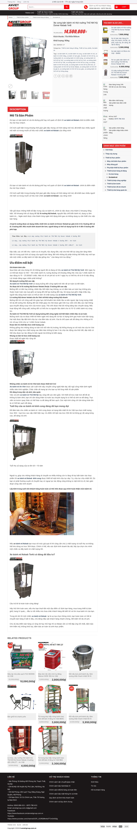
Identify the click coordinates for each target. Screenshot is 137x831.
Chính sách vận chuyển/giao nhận (62, 782)
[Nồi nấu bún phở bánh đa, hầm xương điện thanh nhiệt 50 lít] (83, 656)
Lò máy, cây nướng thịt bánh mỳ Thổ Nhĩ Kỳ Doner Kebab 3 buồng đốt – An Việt (44, 240)
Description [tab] (18, 109)
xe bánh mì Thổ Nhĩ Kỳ (29, 395)
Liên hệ (26, 2)
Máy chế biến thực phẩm (116, 161)
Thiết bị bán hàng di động (41, 17)
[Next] (47, 54)
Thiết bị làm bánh (113, 184)
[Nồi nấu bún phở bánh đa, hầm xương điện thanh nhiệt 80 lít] (83, 699)
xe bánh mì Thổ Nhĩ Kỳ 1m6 (72, 270)
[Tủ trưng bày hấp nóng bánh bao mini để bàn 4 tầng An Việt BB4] (52, 740)
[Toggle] (130, 154)
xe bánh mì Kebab (71, 120)
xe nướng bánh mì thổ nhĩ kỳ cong (77, 62)
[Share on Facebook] (55, 76)
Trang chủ (11, 2)
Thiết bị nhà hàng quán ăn (117, 190)
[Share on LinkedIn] (71, 76)
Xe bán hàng (113, 174)
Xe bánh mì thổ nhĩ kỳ (88, 56)
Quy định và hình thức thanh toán (61, 798)
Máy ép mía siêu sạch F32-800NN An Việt (20, 675)
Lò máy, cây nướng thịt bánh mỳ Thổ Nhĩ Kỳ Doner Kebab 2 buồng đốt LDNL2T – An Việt (20, 760)
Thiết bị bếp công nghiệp (116, 180)
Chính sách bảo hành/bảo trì (59, 786)
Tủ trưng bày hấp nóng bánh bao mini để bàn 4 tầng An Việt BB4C (51, 717)
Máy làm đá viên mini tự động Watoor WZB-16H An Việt (49, 675)
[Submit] (66, 7)
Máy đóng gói (112, 164)
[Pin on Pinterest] (67, 76)
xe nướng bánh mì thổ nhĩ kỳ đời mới (81, 65)
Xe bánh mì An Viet (18, 387)
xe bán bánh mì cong (75, 53)
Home (10, 17)
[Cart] (117, 7)
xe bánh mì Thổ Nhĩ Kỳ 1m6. (70, 295)
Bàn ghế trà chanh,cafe (16, 717)
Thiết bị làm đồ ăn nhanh (116, 187)
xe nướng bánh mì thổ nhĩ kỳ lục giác (72, 69)
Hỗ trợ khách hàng (98, 790)
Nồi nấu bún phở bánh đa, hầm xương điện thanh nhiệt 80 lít (81, 717)
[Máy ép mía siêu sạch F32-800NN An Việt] (21, 656)
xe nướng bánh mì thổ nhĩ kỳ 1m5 (75, 60)
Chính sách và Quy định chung (60, 802)
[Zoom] (10, 86)
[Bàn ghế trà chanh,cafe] (21, 699)
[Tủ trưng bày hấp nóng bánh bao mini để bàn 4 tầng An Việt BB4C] (52, 699)
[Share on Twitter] (59, 76)
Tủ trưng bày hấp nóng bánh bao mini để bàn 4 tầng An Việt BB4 (51, 759)
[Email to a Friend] (63, 76)
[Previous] (11, 54)
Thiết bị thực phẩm (23, 17)
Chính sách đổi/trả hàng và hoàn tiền (63, 790)
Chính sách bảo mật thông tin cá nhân (63, 794)
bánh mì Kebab (22, 543)
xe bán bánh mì (62, 53)
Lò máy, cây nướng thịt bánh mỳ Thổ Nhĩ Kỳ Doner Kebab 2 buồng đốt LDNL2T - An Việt (47, 245)
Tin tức (93, 786)
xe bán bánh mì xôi (89, 53)
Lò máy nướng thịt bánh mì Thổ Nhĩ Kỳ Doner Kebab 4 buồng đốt (54, 236)
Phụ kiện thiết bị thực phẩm (117, 168)
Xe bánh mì (56, 17)
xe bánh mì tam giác (73, 56)
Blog (19, 2)
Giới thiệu (109, 150)
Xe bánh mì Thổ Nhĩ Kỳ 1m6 (21, 284)
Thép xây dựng (111, 154)
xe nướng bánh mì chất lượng (73, 58)
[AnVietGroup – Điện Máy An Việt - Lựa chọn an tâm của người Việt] (15, 7)
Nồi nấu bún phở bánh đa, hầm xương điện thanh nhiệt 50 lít (81, 675)
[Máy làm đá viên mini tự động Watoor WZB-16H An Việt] (52, 656)
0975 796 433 (119, 119)
